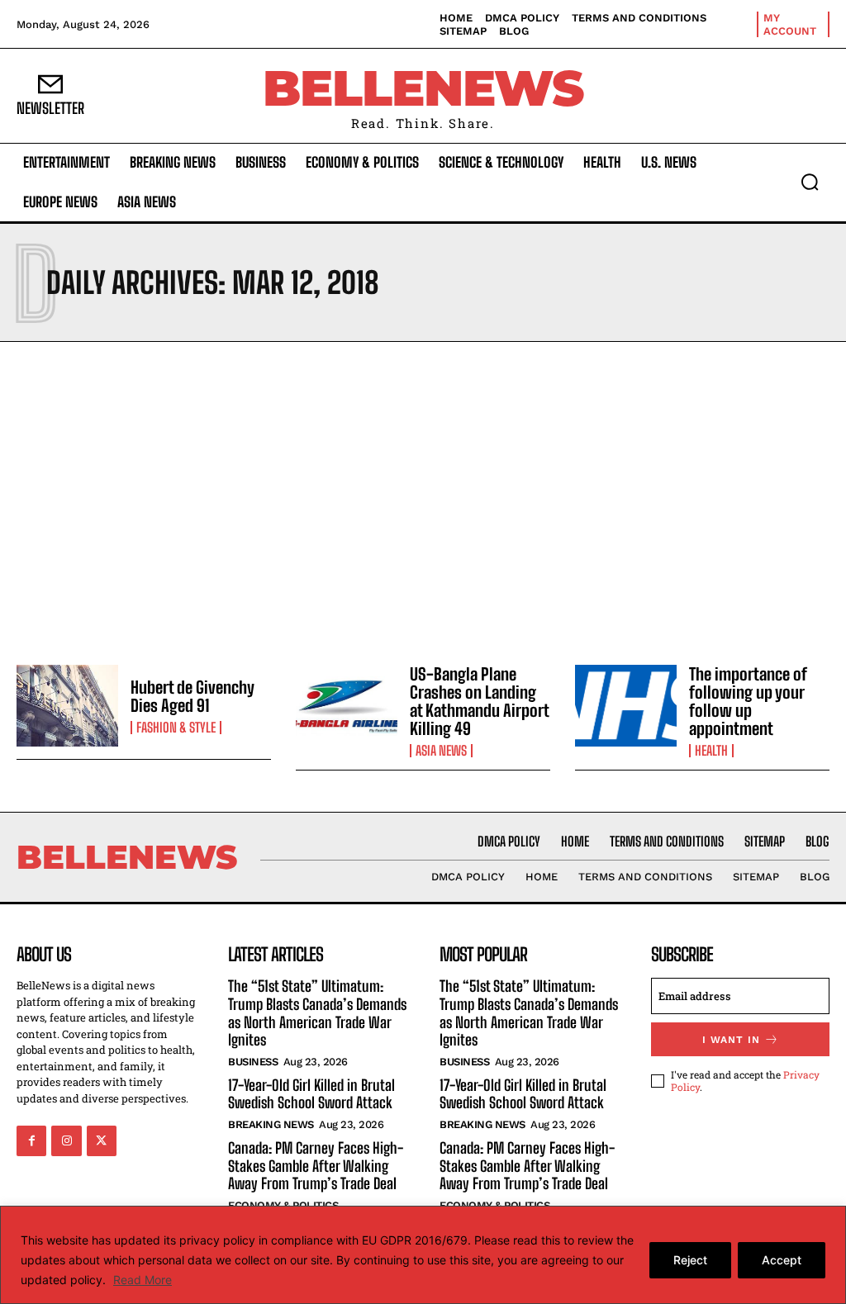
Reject (690, 1260)
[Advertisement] (423, 498)
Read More (142, 1280)
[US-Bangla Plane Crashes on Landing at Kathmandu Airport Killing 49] (346, 706)
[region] (423, 1255)
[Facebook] (31, 1140)
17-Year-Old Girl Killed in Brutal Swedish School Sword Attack (311, 1094)
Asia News (441, 750)
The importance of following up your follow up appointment (748, 701)
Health (711, 750)
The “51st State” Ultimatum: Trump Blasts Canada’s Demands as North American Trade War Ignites (317, 1013)
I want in (731, 1040)
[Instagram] (66, 1140)
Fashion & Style (176, 727)
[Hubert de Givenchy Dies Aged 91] (67, 706)
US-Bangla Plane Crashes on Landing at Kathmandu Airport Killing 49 (479, 701)
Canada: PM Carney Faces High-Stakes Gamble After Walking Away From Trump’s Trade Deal (315, 1166)
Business (253, 1061)
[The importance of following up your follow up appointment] (626, 706)
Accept (781, 1260)
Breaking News (271, 1124)
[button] (809, 182)
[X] (101, 1140)
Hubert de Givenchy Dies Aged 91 (192, 696)
